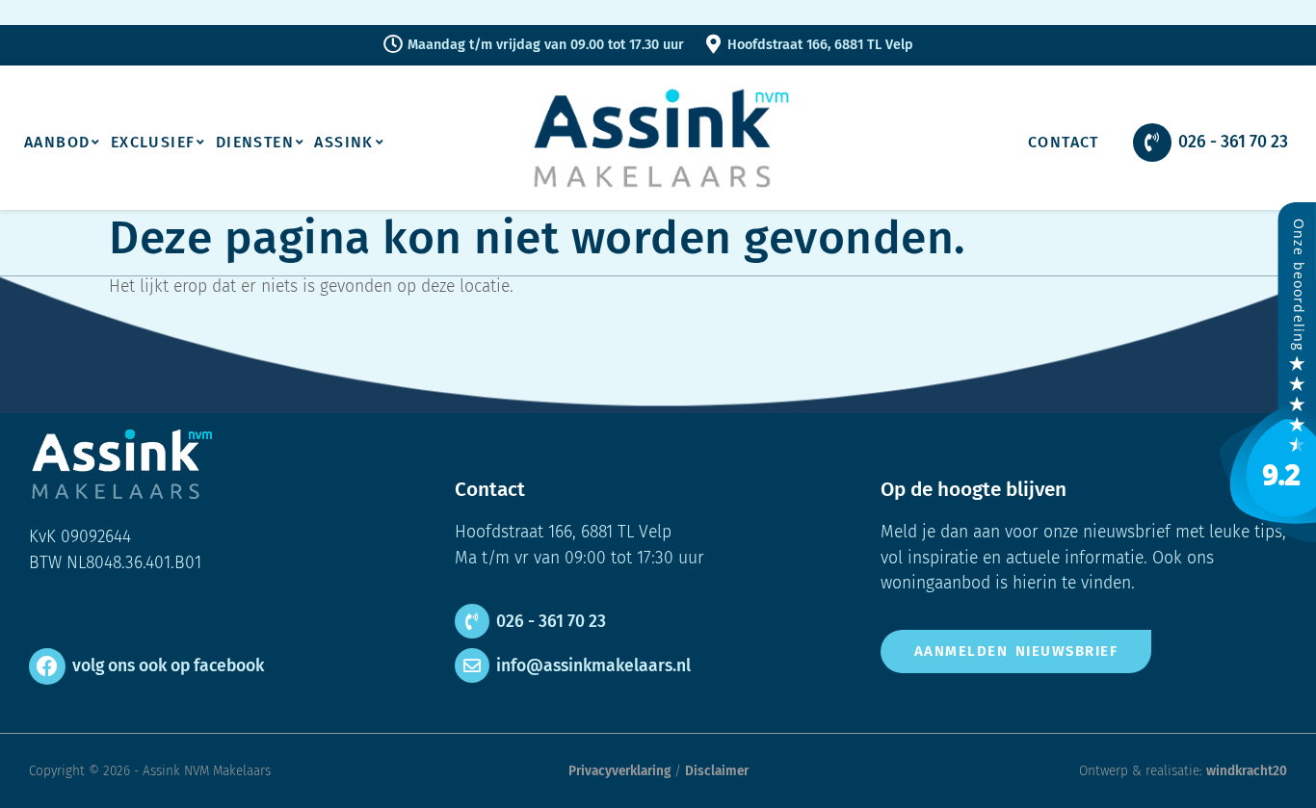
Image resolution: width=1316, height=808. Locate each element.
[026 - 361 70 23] (1152, 142)
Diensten (255, 142)
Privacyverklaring (619, 771)
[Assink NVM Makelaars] (1268, 537)
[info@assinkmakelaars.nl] (472, 665)
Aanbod (57, 142)
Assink (343, 142)
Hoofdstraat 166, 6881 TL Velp (820, 45)
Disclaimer (717, 771)
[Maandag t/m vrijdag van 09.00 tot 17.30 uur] (393, 44)
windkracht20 (1246, 771)
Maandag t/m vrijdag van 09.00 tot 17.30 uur (546, 45)
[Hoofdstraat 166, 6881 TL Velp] (713, 44)
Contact (1063, 142)
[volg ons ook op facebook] (47, 666)
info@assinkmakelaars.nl (593, 666)
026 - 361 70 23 (1233, 142)
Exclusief (153, 142)
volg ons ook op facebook (168, 666)
